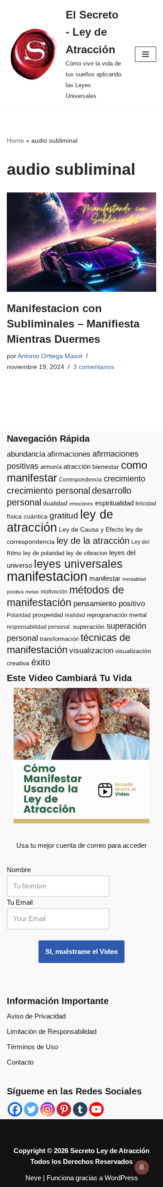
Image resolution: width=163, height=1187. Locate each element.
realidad (75, 615)
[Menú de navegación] (145, 54)
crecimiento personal (48, 490)
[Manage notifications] (141, 1167)
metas (32, 591)
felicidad (145, 503)
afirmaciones (69, 454)
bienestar (105, 466)
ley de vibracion (86, 553)
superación (89, 626)
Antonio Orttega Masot (50, 356)
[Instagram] (47, 1109)
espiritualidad (114, 503)
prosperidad (48, 615)
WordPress (121, 1178)
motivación (54, 592)
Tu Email (20, 902)
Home (15, 140)
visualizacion (91, 650)
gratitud (63, 515)
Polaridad (19, 615)
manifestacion (47, 576)
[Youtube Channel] (96, 1109)
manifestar (104, 578)
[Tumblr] (80, 1109)
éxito (40, 662)
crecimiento (124, 478)
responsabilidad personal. (39, 627)
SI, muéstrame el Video (81, 951)
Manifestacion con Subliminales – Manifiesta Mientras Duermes (73, 323)
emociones (81, 503)
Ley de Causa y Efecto (91, 529)
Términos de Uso (32, 1047)
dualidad (55, 503)
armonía (51, 466)
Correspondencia (80, 480)
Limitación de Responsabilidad (51, 1031)
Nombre (19, 870)
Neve (33, 1178)
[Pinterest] (64, 1109)
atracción (77, 466)
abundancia (26, 454)
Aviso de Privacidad (36, 1016)
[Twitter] (31, 1109)
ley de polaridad (43, 553)
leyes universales (78, 564)
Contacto (20, 1062)
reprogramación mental (117, 615)
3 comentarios (93, 367)
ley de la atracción (93, 541)
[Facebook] (15, 1109)
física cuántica (27, 516)
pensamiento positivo (109, 603)
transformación (59, 639)
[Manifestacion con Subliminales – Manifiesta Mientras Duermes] (81, 242)
